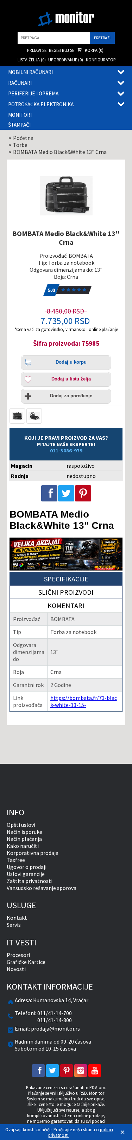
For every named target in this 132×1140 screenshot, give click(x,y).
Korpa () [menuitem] (93, 50)
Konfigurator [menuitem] (101, 59)
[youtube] (94, 1070)
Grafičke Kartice (26, 961)
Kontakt (17, 917)
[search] (54, 38)
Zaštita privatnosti (29, 880)
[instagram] (80, 1070)
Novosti (16, 968)
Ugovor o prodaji (26, 866)
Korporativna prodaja (32, 852)
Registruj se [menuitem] (61, 50)
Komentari (66, 605)
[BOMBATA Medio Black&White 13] (66, 195)
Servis (14, 924)
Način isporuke (24, 831)
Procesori (18, 954)
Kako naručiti (23, 845)
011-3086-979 (66, 450)
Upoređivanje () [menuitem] (65, 59)
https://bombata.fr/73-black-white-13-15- (83, 701)
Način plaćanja (24, 838)
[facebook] (38, 1070)
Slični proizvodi (66, 592)
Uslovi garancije (26, 873)
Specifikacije (66, 578)
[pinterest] (66, 1070)
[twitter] (52, 1070)
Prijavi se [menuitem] (36, 50)
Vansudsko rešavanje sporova (41, 887)
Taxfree (16, 859)
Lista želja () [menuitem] (32, 59)
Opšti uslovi (21, 824)
